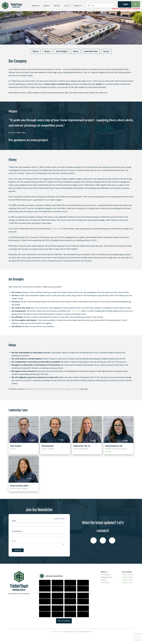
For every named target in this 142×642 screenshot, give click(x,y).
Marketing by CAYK (85, 632)
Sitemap (75, 632)
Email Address (17, 531)
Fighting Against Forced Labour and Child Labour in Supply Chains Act (52, 389)
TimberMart (55, 228)
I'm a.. (14, 541)
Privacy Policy (67, 632)
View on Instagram (64, 621)
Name (14, 521)
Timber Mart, (76, 311)
